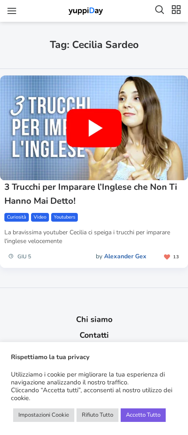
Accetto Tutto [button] (143, 415)
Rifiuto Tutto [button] (97, 415)
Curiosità (16, 217)
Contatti (94, 335)
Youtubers (64, 217)
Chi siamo (94, 319)
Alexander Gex (125, 256)
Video (40, 217)
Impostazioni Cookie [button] (43, 415)
